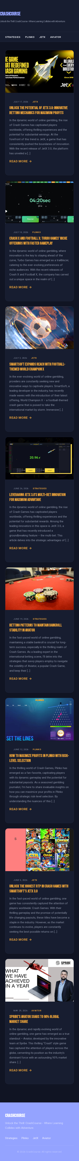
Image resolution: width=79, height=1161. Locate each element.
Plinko (30, 37)
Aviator (55, 37)
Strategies (12, 37)
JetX (42, 37)
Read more (18, 161)
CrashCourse (10, 14)
